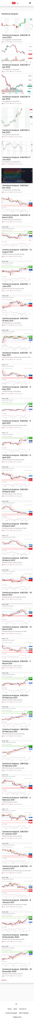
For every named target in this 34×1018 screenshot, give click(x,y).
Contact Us (22, 1009)
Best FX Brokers (24, 1013)
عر (17, 3)
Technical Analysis (11, 1013)
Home (10, 1009)
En (14, 3)
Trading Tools (17, 1017)
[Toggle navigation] (30, 3)
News (15, 1009)
